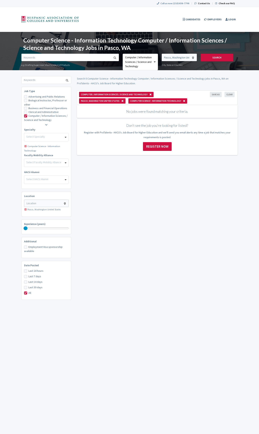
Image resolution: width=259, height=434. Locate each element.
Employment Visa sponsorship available (43, 249)
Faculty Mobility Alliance (38, 155)
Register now (157, 146)
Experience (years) (35, 224)
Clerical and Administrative (43, 112)
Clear (229, 94)
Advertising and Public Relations (46, 96)
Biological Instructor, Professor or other (45, 102)
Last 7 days (34, 276)
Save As (216, 94)
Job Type (29, 91)
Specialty (29, 129)
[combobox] (140, 62)
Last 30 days (35, 287)
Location (29, 196)
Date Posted (31, 265)
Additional (30, 241)
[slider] (25, 228)
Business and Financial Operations (47, 108)
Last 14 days (35, 282)
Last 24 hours (35, 271)
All (29, 293)
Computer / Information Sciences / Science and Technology (45, 118)
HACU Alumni (31, 172)
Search (216, 57)
